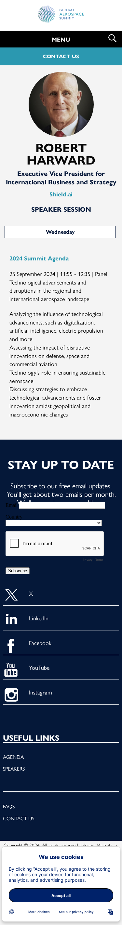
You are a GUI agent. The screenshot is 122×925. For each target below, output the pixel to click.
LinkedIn (38, 618)
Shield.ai (61, 194)
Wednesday (60, 232)
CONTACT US (61, 56)
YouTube (39, 667)
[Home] (61, 16)
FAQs (9, 806)
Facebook (40, 643)
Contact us (18, 818)
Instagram (40, 692)
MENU (61, 39)
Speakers (14, 768)
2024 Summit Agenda (39, 258)
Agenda (13, 756)
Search (112, 38)
